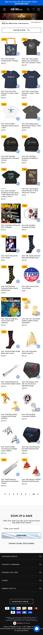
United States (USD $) (20, 601)
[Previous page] (5, 494)
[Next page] (38, 494)
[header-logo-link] (17, 9)
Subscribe (21, 535)
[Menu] (4, 9)
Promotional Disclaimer (21, 543)
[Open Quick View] (18, 54)
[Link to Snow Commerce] (21, 625)
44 (34, 494)
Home (4, 22)
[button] (28, 9)
